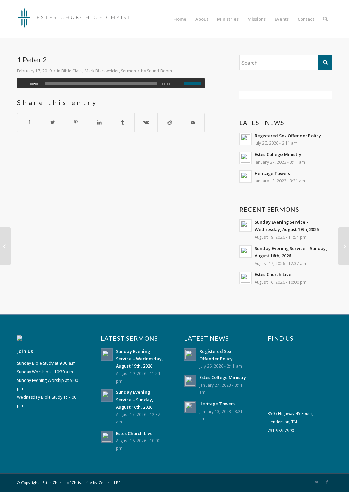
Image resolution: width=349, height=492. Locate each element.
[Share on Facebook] (29, 122)
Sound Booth (159, 71)
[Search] (325, 19)
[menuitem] (180, 19)
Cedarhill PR (109, 482)
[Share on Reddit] (169, 122)
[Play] (22, 83)
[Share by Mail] (192, 122)
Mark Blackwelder (102, 71)
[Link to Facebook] (327, 482)
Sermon (128, 71)
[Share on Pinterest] (76, 122)
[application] (111, 83)
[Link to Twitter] (317, 482)
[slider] (194, 83)
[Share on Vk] (146, 122)
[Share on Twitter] (52, 122)
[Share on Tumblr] (122, 122)
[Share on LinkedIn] (99, 122)
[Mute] (179, 83)
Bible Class (71, 71)
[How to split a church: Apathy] (5, 246)
